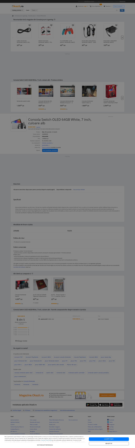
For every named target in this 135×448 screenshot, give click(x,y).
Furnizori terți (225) (46, 440)
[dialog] (67, 441)
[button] (45, 444)
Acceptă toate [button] (108, 439)
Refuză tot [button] (109, 443)
